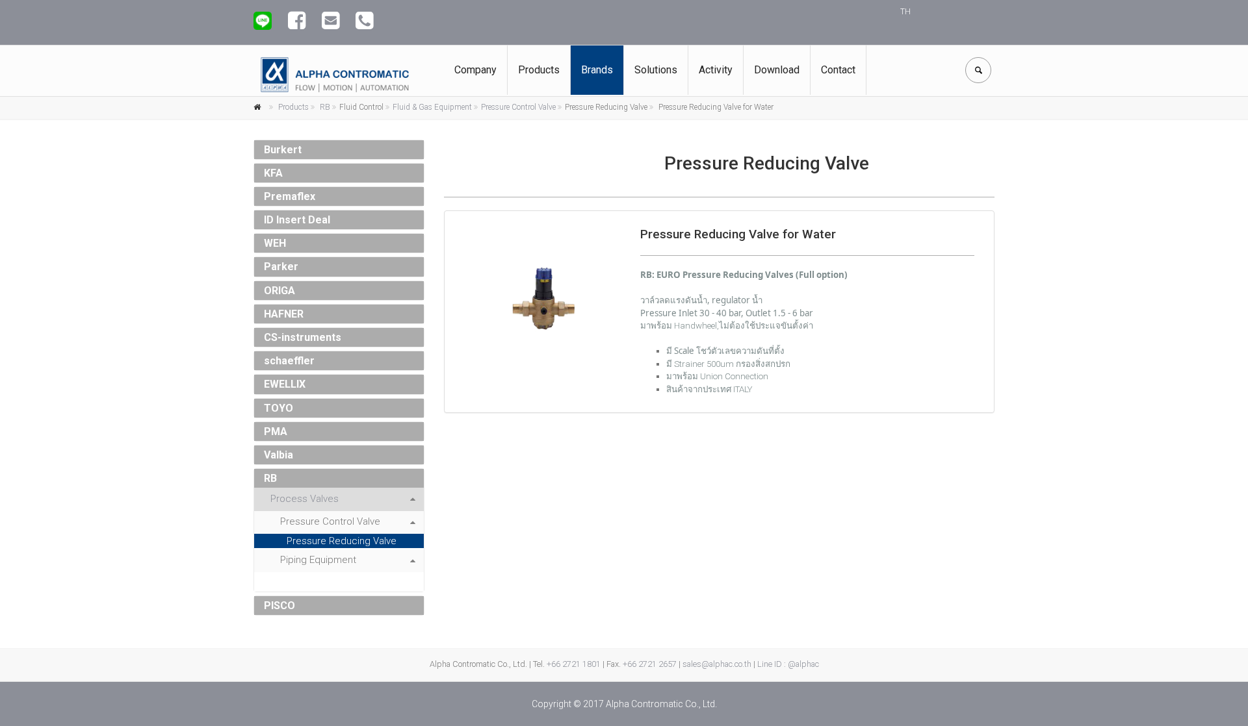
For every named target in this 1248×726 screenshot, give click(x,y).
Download (777, 70)
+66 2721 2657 (650, 664)
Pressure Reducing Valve (341, 541)
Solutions (655, 70)
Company (475, 70)
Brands (597, 70)
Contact (838, 70)
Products (539, 70)
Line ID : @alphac (788, 664)
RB (325, 107)
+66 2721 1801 (574, 664)
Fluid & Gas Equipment (432, 107)
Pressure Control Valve (518, 107)
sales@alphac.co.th (716, 664)
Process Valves (304, 499)
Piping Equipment (318, 560)
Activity (716, 70)
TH (905, 11)
